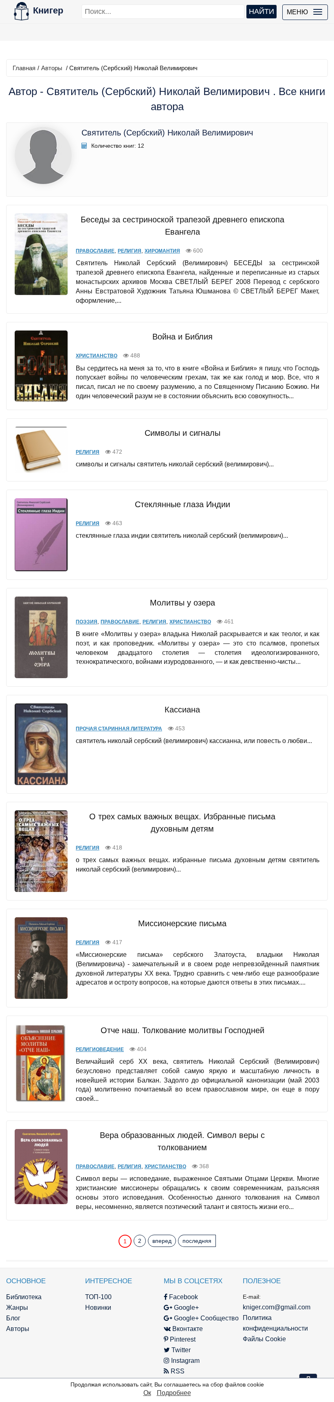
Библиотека (24, 1296)
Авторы (51, 67)
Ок (147, 1392)
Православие (95, 251)
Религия (129, 251)
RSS (177, 1371)
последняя (196, 1241)
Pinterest (182, 1339)
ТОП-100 (98, 1296)
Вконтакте (187, 1328)
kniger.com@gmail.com (276, 1307)
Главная (24, 67)
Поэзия (86, 622)
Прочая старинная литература (119, 729)
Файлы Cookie (264, 1338)
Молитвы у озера (182, 602)
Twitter (180, 1350)
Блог (13, 1318)
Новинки (98, 1307)
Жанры (17, 1307)
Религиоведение (100, 1049)
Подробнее (174, 1392)
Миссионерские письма (182, 923)
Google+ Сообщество (205, 1318)
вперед (161, 1241)
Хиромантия (162, 251)
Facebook (182, 1296)
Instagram (184, 1360)
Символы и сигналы (182, 432)
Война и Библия (182, 336)
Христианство (96, 356)
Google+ (185, 1307)
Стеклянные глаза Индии (182, 504)
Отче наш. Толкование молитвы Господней (182, 1030)
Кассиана (182, 709)
